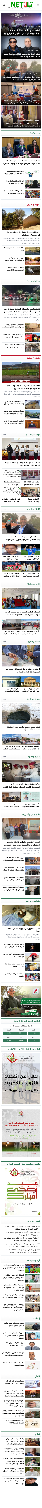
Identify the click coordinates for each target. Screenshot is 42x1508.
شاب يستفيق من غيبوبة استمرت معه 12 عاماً (23, 930)
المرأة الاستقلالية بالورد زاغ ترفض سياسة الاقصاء (15, 182)
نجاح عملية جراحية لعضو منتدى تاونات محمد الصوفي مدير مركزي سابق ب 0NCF (14, 1403)
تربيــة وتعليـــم (33, 434)
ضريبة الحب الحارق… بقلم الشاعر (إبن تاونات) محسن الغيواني (13, 1354)
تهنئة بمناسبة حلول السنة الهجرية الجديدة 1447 (15, 1421)
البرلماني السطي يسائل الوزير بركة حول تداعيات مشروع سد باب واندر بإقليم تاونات (14, 423)
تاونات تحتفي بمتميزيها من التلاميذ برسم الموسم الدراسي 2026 (22, 464)
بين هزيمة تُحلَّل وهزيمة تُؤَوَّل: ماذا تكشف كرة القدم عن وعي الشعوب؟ (13, 1268)
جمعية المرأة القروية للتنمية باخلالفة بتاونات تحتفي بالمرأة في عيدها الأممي (11, 635)
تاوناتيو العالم (33, 509)
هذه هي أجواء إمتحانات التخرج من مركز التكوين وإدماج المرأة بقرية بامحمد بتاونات (11, 503)
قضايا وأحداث (33, 281)
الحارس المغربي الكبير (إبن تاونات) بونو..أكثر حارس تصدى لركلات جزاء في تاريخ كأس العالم (11, 577)
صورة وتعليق (33, 204)
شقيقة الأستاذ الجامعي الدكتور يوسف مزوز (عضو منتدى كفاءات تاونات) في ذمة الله (13, 1461)
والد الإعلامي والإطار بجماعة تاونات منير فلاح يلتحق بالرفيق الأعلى (13, 1471)
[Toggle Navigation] (38, 5)
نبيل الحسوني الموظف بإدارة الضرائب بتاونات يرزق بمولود (14, 1382)
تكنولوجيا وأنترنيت (31, 814)
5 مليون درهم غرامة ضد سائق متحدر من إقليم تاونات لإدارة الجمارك (22, 670)
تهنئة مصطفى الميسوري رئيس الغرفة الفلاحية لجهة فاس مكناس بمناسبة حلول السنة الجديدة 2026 (13, 1395)
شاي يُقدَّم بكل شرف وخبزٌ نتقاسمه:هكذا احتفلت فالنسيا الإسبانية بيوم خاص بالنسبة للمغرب (22, 1251)
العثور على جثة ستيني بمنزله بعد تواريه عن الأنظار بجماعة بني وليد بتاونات (13, 327)
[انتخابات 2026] (21, 1001)
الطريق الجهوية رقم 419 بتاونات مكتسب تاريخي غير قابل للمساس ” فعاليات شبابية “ (13, 173)
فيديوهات (35, 133)
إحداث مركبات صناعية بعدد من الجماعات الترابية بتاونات (14, 192)
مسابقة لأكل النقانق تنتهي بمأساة (14, 975)
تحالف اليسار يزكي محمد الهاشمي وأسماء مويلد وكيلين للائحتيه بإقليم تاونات (22, 1233)
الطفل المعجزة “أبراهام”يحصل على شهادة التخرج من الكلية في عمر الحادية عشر (14, 946)
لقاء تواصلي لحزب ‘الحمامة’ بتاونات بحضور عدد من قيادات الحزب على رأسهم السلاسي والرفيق (22, 1245)
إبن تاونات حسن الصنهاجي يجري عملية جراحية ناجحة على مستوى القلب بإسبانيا (13, 1413)
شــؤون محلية (33, 358)
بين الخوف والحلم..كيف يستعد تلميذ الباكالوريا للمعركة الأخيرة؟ (13, 1296)
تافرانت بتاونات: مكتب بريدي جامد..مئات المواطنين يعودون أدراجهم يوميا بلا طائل (14, 404)
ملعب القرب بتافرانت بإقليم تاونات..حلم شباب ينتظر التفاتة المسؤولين (23, 387)
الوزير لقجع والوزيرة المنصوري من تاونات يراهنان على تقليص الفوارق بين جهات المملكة (20, 1228)
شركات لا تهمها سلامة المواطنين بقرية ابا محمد (15, 268)
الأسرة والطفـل (32, 584)
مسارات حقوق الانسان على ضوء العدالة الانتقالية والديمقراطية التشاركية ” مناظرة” (21, 162)
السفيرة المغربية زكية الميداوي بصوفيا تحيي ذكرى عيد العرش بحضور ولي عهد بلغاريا (30, 577)
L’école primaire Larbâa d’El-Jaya (14, 249)
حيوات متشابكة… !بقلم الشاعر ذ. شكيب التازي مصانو (14, 1324)
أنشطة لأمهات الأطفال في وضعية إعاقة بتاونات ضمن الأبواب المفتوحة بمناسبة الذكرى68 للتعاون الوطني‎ (22, 614)
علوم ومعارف (33, 756)
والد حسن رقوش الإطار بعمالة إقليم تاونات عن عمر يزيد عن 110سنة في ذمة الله (14, 1451)
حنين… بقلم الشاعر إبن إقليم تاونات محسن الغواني (14, 1344)
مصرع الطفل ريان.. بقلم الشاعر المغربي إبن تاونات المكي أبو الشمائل (13, 1335)
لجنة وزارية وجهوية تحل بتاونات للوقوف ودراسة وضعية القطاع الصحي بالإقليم (30, 750)
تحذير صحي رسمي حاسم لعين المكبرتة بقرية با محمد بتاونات (23, 728)
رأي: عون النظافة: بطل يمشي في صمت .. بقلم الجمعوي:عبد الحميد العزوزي (14, 1287)
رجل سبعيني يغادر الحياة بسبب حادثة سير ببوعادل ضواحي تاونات (13, 337)
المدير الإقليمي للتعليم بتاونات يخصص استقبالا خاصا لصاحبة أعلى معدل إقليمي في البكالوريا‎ (22, 844)
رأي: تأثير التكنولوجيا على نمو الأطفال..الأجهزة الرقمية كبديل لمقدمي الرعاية (13, 1307)
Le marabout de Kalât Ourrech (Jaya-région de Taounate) (23, 234)
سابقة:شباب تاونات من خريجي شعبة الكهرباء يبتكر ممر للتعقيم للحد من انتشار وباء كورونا (14, 881)
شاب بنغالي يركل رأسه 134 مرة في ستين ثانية (13, 955)
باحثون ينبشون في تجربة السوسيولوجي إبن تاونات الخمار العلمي (30, 806)
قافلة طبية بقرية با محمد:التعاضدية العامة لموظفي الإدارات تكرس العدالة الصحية (11, 750)
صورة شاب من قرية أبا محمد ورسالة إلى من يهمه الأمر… (14, 259)
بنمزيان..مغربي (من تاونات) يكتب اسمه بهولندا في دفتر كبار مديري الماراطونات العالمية (22, 539)
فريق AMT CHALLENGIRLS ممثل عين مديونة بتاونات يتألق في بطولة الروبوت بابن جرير (13, 860)
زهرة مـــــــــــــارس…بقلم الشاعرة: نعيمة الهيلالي (13, 1363)
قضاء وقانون (33, 641)
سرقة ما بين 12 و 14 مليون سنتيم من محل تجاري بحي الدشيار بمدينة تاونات (14, 346)
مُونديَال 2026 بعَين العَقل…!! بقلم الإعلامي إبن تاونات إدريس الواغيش (13, 1277)
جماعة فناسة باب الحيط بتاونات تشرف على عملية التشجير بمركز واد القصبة (13, 413)
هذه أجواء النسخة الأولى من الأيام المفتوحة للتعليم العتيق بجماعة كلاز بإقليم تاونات (21, 787)
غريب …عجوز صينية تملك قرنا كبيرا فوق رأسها (14, 965)
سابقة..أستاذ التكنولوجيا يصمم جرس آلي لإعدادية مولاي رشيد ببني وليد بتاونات (13, 889)
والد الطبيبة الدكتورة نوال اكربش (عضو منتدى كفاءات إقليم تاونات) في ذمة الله (15, 1441)
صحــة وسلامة (33, 699)
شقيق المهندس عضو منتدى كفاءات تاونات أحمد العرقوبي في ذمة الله (14, 1481)
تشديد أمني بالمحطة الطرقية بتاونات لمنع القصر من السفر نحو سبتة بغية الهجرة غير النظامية (22, 311)
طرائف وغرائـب (33, 901)
